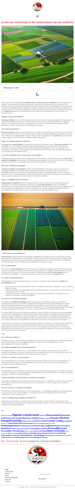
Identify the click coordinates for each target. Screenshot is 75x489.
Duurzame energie (14, 418)
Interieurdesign (28, 423)
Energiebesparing (11, 420)
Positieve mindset (28, 431)
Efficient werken (45, 418)
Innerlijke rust (4, 423)
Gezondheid (68, 421)
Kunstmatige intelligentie (44, 426)
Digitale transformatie (25, 414)
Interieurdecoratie (15, 423)
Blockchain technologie (6, 415)
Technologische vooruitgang (53, 435)
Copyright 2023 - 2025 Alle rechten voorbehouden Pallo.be (37, 487)
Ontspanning (25, 428)
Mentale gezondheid (62, 426)
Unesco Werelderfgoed (32, 437)
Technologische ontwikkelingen (32, 435)
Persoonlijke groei (57, 428)
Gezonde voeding (55, 421)
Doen (6, 475)
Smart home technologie (28, 433)
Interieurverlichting (38, 423)
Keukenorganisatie (27, 426)
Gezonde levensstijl (38, 421)
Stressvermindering (58, 433)
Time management (66, 435)
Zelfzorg (44, 437)
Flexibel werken (26, 421)
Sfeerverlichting (40, 431)
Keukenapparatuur (10, 425)
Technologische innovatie (10, 435)
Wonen (7, 473)
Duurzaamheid (53, 415)
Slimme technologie (55, 431)
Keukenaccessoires (50, 423)
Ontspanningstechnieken (38, 428)
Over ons (8, 479)
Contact (7, 481)
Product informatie (12, 441)
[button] (37, 16)
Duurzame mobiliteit (31, 418)
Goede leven (9, 471)
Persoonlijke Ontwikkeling (12, 431)
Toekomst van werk (7, 437)
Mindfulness (6, 428)
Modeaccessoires (16, 428)
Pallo (2, 441)
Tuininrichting (19, 437)
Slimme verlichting (13, 433)
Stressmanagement (44, 433)
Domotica (42, 415)
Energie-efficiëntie (59, 417)
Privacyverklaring (45, 474)
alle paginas (42, 478)
